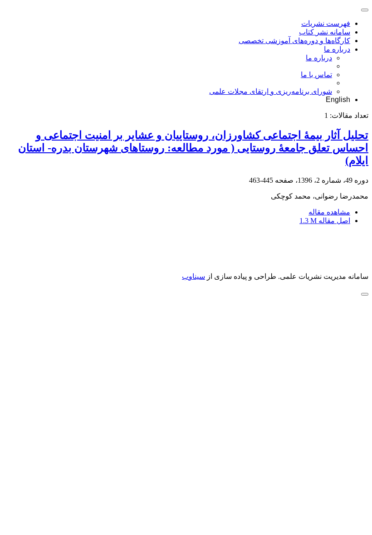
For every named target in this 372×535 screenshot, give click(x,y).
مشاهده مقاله (329, 212)
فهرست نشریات (325, 23)
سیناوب (193, 276)
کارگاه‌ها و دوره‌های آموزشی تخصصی (294, 40)
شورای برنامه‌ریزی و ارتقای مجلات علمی (270, 91)
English (338, 99)
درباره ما (337, 49)
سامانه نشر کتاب (324, 32)
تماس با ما (316, 74)
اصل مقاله (324, 220)
